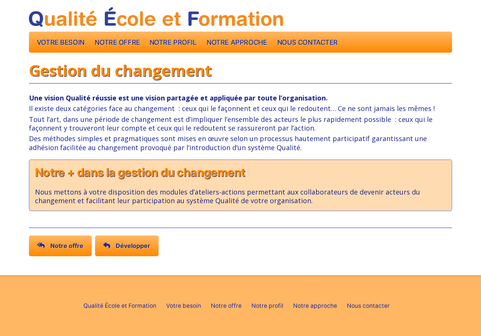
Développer (133, 245)
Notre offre (117, 42)
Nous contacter (307, 42)
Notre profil (173, 42)
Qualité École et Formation (119, 305)
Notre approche (237, 42)
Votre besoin (61, 42)
